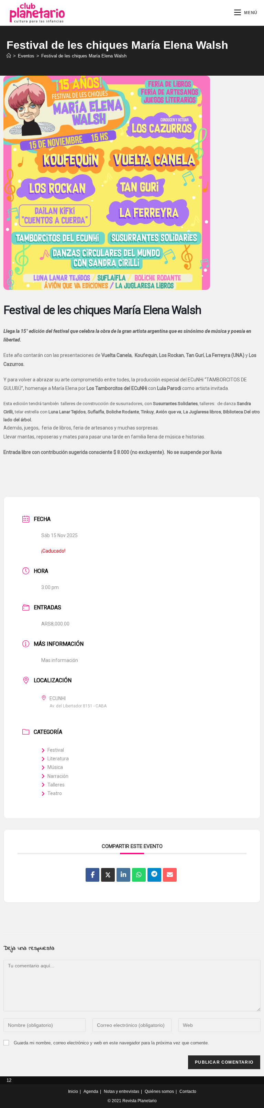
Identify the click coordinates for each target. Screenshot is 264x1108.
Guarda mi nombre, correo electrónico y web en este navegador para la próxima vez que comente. (111, 1042)
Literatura (58, 758)
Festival (55, 750)
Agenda (91, 1091)
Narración (57, 776)
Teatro (54, 793)
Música (55, 767)
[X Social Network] (108, 875)
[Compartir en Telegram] (154, 875)
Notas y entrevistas (121, 1091)
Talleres (56, 784)
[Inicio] (9, 55)
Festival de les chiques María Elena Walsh (83, 55)
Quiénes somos (159, 1091)
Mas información (59, 660)
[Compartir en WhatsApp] (139, 875)
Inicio (73, 1091)
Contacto (187, 1091)
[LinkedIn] (123, 875)
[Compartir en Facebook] (92, 875)
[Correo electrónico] (170, 875)
